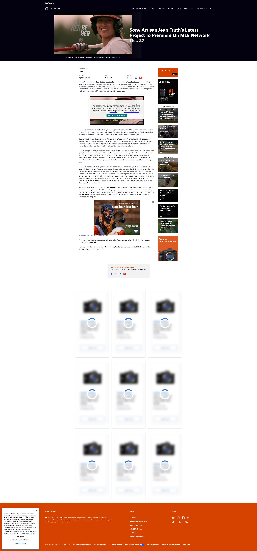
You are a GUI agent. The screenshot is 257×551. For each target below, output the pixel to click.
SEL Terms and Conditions (82, 544)
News (134, 533)
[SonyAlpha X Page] (180, 522)
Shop (192, 8)
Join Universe (136, 529)
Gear (185, 8)
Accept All (20, 536)
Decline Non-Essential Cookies (20, 540)
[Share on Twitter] (132, 78)
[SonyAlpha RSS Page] (186, 522)
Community (161, 8)
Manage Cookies (153, 544)
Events (179, 8)
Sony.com (186, 544)
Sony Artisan (100, 82)
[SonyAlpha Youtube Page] (173, 518)
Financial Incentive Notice (171, 544)
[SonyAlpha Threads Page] (188, 518)
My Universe (202, 8)
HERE (107, 235)
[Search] (210, 8)
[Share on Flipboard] (140, 78)
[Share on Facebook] (127, 77)
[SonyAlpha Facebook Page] (183, 518)
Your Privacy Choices (132, 544)
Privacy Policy (32, 533)
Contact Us (133, 518)
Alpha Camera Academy (138, 8)
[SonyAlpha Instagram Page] (178, 518)
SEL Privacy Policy (100, 544)
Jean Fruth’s (110, 82)
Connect (171, 8)
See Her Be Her (133, 82)
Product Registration (137, 536)
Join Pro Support (136, 525)
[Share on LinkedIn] (136, 78)
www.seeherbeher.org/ (107, 247)
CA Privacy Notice (116, 544)
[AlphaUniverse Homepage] (52, 8)
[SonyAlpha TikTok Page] (173, 522)
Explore (152, 8)
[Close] (36, 510)
